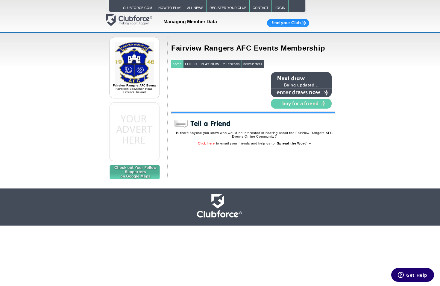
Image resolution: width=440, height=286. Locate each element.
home (177, 64)
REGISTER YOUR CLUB (228, 8)
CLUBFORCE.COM (137, 8)
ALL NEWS (195, 8)
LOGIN (280, 8)
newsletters (253, 64)
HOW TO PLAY (169, 8)
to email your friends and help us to (254, 143)
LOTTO (191, 64)
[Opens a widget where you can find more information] (412, 275)
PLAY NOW (210, 64)
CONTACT (260, 8)
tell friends (231, 64)
